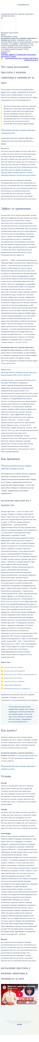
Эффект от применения (17, 54)
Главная (4, 53)
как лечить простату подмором (11, 372)
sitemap (19, 1024)
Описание (4, 54)
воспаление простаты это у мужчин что (17, 688)
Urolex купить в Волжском (12, 685)
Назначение (31, 54)
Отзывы (13, 56)
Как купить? (5, 56)
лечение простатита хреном (26, 175)
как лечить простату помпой (10, 170)
